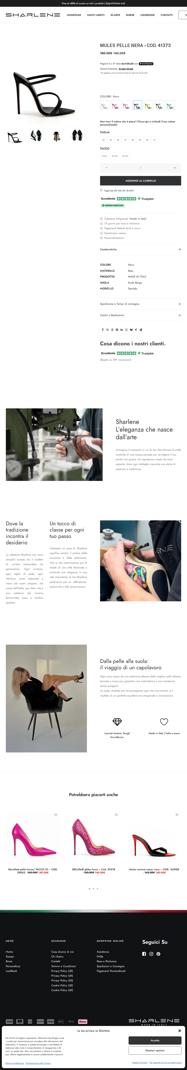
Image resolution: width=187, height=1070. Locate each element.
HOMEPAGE (74, 15)
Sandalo (132, 289)
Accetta (155, 1040)
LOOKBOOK (147, 15)
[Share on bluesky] (131, 330)
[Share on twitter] (107, 330)
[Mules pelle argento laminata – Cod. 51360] (104, 104)
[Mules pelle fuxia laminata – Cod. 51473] (115, 104)
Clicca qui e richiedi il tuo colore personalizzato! (137, 123)
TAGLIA (105, 132)
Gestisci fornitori (140, 1062)
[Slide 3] (56, 135)
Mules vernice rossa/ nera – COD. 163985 (154, 871)
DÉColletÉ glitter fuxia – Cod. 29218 (93, 871)
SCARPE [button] (115, 15)
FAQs (100, 957)
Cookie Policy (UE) (62, 985)
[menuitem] (74, 15)
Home (9, 952)
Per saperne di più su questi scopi (165, 1062)
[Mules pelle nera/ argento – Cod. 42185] (159, 104)
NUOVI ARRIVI (95, 15)
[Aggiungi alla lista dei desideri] (55, 814)
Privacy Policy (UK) (62, 976)
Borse (9, 961)
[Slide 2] (35, 135)
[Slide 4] (77, 135)
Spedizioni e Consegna (110, 966)
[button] (180, 1031)
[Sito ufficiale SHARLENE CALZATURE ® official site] (34, 15)
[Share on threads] (112, 330)
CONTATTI (167, 15)
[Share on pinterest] (117, 330)
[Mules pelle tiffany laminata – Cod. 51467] (170, 104)
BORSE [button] (130, 15)
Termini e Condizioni (63, 966)
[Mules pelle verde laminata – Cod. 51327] (148, 104)
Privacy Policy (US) (62, 980)
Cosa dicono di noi (62, 952)
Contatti (55, 961)
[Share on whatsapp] (126, 330)
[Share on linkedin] (121, 330)
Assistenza (103, 952)
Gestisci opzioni (155, 1050)
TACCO (104, 149)
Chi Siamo (57, 957)
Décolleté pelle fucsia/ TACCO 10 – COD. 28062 (33, 871)
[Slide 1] (15, 135)
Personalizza (13, 966)
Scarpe (10, 957)
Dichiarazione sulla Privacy (38, 1063)
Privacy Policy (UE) (62, 971)
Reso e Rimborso (107, 961)
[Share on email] (140, 330)
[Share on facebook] (102, 330)
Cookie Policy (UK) (62, 990)
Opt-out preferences (14, 1063)
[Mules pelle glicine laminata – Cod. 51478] (126, 104)
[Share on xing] (136, 330)
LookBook (11, 971)
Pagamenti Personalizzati (111, 971)
